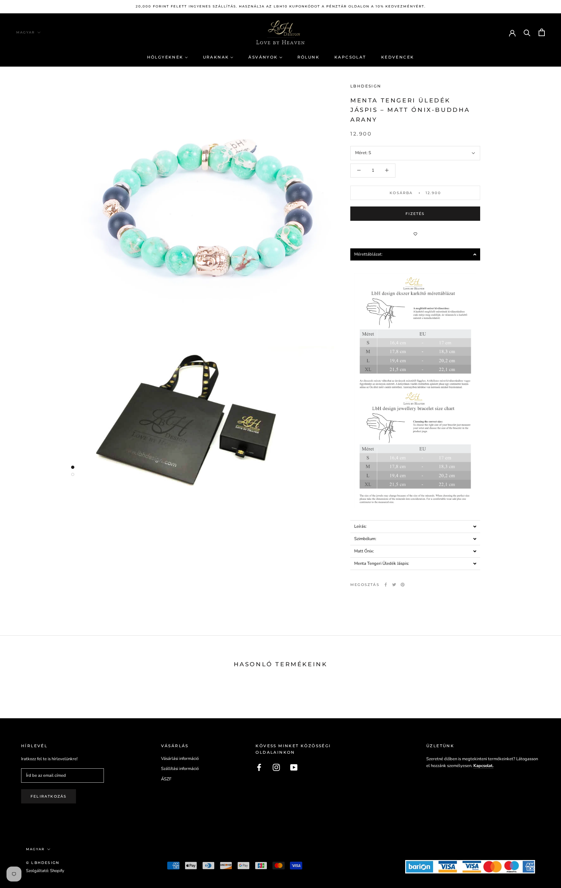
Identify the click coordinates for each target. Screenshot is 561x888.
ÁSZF (166, 779)
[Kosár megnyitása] (542, 32)
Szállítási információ (180, 769)
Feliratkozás (49, 796)
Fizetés (415, 213)
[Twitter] (394, 585)
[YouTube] (293, 767)
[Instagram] (276, 767)
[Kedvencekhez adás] (415, 233)
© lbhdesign (42, 862)
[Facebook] (386, 585)
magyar (25, 32)
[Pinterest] (403, 585)
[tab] (415, 254)
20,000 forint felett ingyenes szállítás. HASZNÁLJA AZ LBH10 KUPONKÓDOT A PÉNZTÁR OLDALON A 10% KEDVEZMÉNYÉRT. (281, 6)
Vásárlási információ (180, 759)
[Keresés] (527, 32)
